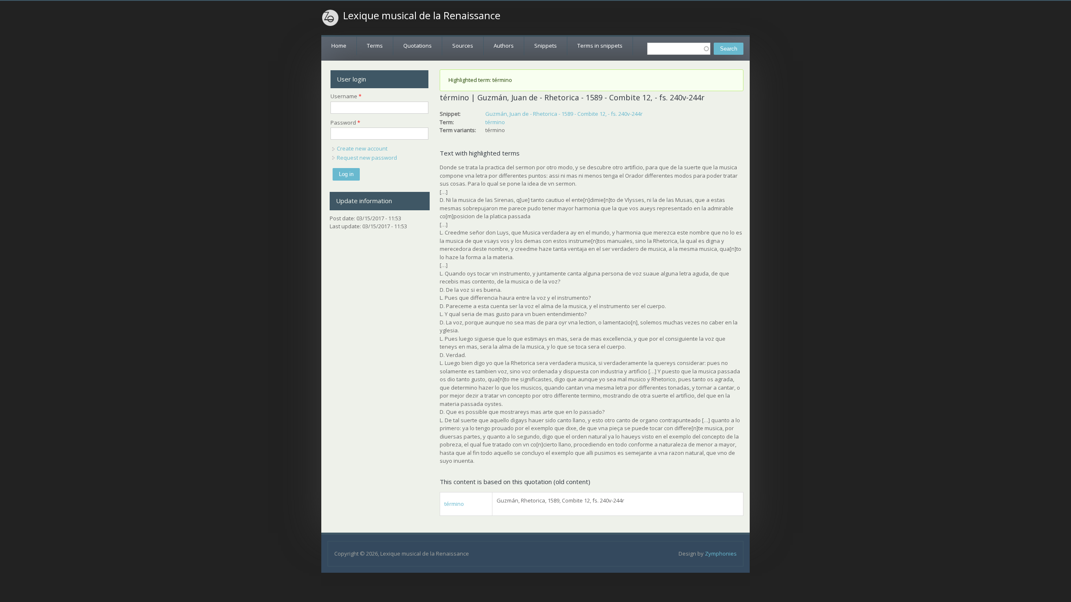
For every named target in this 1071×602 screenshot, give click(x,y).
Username (346, 96)
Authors (504, 45)
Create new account (362, 148)
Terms (375, 45)
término (495, 122)
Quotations (417, 45)
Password (345, 122)
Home (338, 45)
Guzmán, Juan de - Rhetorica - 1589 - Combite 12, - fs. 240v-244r (564, 113)
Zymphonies (721, 553)
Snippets (545, 45)
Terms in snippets (600, 45)
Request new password (367, 157)
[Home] (330, 18)
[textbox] (678, 49)
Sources (462, 45)
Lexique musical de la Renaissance (421, 15)
